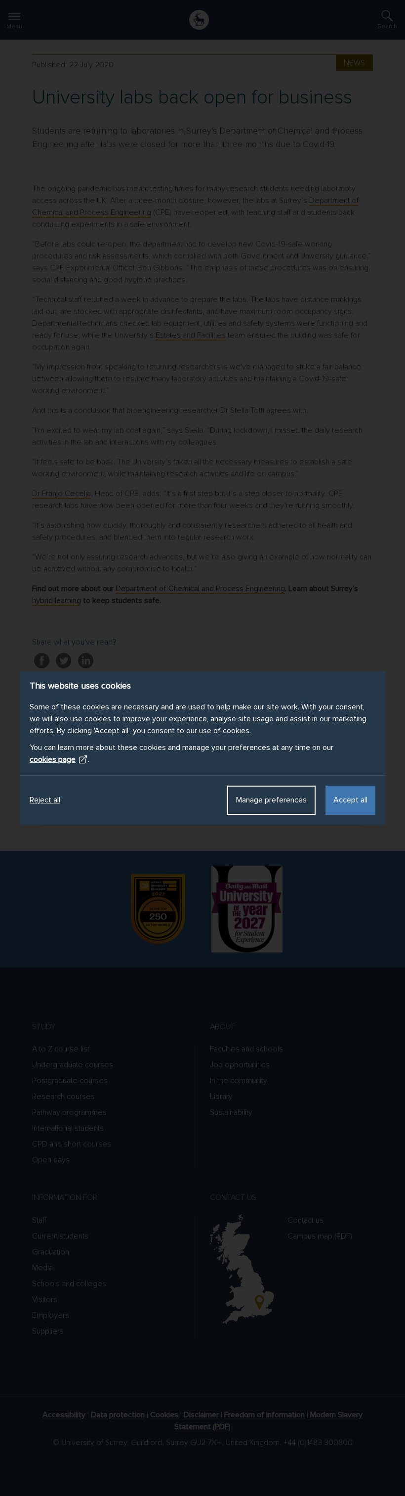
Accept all (350, 800)
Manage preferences (271, 800)
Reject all (45, 800)
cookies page (53, 759)
